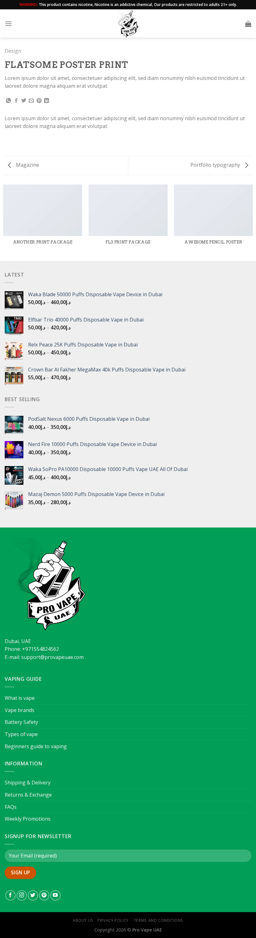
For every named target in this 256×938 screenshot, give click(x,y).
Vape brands (19, 710)
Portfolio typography (215, 164)
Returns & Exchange (28, 794)
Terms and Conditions (158, 920)
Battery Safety (21, 722)
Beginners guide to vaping (36, 746)
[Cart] (248, 24)
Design (13, 50)
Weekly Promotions (28, 818)
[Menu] (8, 23)
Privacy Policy (113, 920)
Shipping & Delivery (28, 782)
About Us (83, 920)
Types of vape (21, 734)
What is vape (20, 698)
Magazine (27, 164)
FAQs (11, 806)
